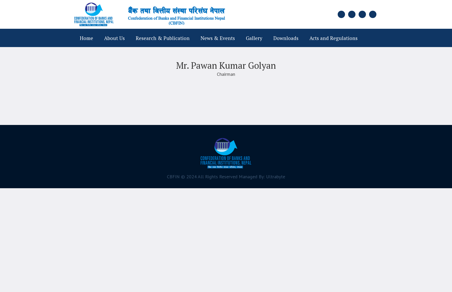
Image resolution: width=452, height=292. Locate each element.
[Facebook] (341, 14)
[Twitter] (351, 14)
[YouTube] (372, 14)
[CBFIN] (226, 153)
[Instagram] (362, 14)
